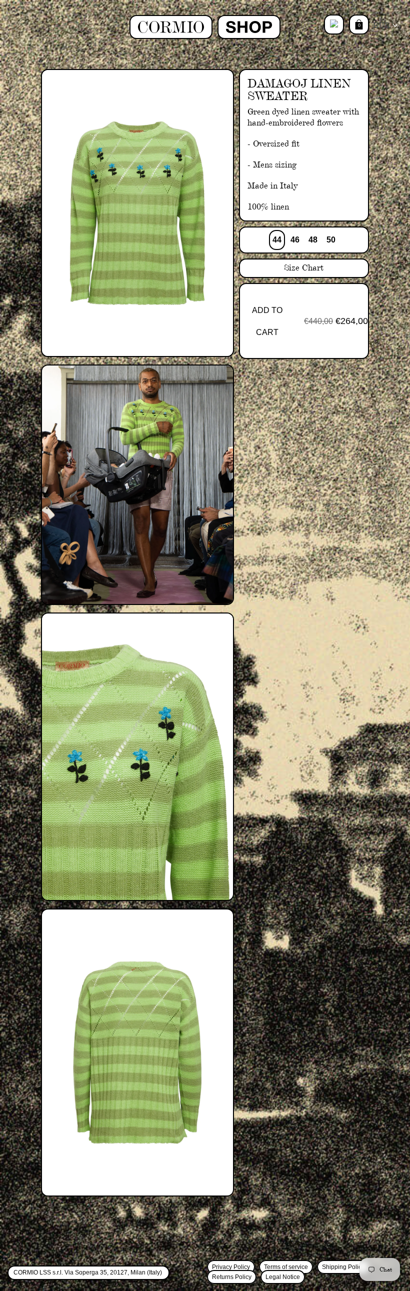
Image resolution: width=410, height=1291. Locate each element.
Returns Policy (232, 1277)
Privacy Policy (231, 1267)
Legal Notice (283, 1277)
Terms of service (286, 1267)
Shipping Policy (343, 1267)
